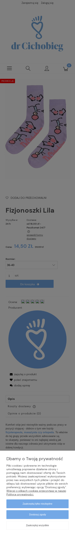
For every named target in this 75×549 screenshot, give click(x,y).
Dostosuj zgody (37, 514)
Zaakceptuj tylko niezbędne (37, 503)
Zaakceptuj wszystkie (37, 525)
